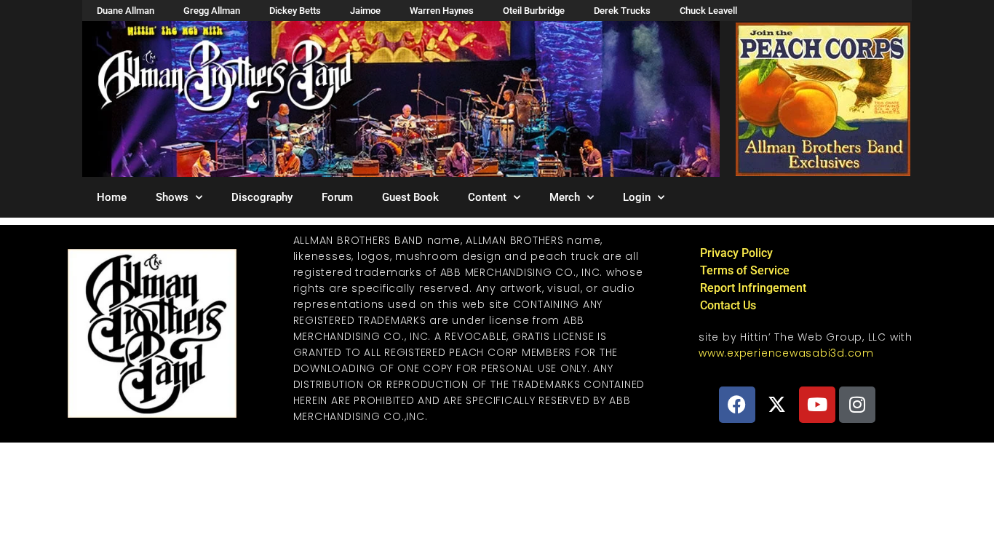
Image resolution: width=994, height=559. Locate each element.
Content (487, 197)
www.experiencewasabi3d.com (786, 353)
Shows (172, 197)
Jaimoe (365, 10)
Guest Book (410, 197)
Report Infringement (753, 288)
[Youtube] (817, 404)
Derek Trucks (622, 10)
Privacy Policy (736, 253)
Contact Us (728, 305)
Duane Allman (125, 10)
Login (637, 197)
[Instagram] (857, 404)
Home (112, 197)
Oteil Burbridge (534, 10)
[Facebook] (737, 404)
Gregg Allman (211, 10)
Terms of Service (745, 270)
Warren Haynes (442, 10)
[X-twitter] (777, 404)
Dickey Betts (295, 10)
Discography (262, 197)
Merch (564, 197)
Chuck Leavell (708, 10)
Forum (337, 197)
